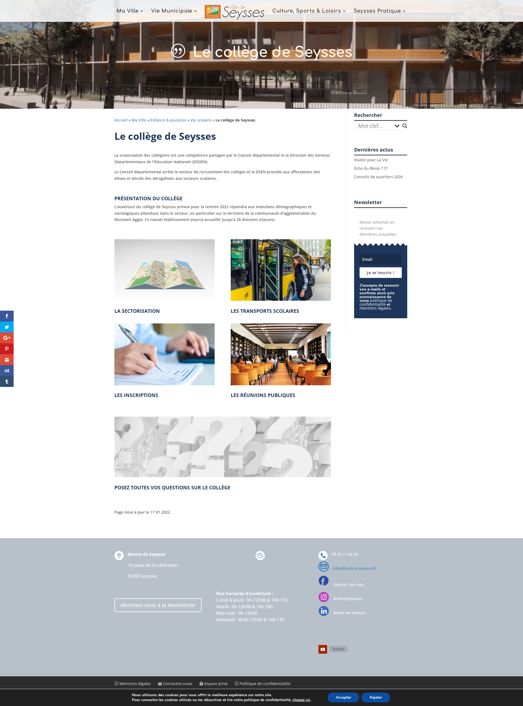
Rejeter (376, 697)
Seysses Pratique (377, 11)
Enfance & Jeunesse (168, 120)
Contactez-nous (177, 683)
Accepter (343, 697)
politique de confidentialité (376, 302)
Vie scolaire (200, 120)
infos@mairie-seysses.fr (354, 568)
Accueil (120, 120)
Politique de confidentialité (264, 683)
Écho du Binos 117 (371, 168)
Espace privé (215, 683)
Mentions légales (134, 683)
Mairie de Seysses (349, 612)
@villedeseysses (348, 598)
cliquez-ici (301, 700)
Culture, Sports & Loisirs (306, 11)
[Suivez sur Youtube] (322, 649)
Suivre (338, 649)
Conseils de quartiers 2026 (378, 176)
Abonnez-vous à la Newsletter (158, 605)
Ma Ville (128, 11)
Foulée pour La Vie (371, 159)
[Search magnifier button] (405, 126)
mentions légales (375, 308)
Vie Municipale (171, 11)
